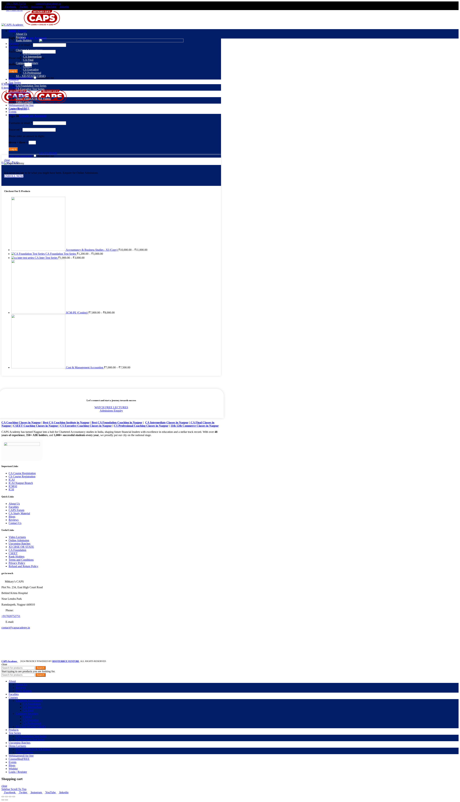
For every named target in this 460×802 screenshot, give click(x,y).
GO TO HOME (48, 153)
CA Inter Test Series (46, 257)
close (7, 160)
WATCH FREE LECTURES (111, 407)
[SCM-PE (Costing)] (38, 312)
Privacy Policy (17, 563)
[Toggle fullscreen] (10, 796)
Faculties (14, 506)
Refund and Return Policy (23, 566)
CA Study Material (19, 513)
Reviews (14, 519)
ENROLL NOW (13, 176)
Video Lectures (17, 537)
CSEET (13, 553)
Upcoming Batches (19, 543)
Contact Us (15, 523)
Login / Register (18, 771)
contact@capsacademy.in (48, 3)
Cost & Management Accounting (85, 367)
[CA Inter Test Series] (23, 257)
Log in (13, 71)
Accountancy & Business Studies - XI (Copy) (92, 249)
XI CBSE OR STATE (21, 546)
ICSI (11, 489)
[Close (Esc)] (2, 796)
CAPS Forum (16, 510)
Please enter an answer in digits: (27, 136)
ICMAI (13, 486)
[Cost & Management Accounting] (38, 367)
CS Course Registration (22, 476)
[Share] (6, 796)
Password (15, 51)
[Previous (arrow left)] (2, 799)
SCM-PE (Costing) (77, 312)
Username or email (20, 44)
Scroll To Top (18, 789)
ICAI (12, 479)
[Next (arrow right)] (6, 799)
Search (40, 668)
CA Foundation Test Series (61, 253)
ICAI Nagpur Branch (21, 482)
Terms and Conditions (21, 559)
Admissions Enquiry (111, 410)
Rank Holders (16, 556)
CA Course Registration (22, 473)
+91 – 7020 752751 (16, 3)
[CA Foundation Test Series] (28, 253)
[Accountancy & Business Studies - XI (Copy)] (38, 249)
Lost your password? (20, 77)
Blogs (12, 516)
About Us (14, 503)
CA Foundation (17, 550)
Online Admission (19, 540)
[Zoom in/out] (13, 796)
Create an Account (32, 38)
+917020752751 (10, 616)
